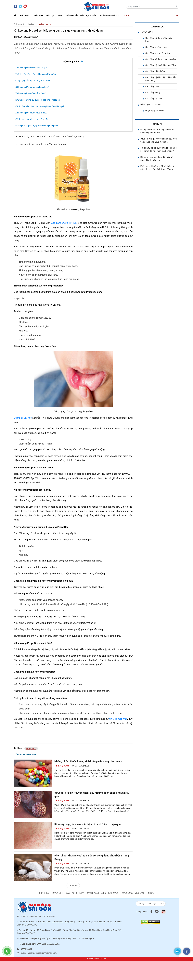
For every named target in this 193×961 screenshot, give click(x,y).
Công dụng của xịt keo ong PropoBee (32, 80)
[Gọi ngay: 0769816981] (8, 952)
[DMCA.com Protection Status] (150, 921)
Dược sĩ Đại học (23, 417)
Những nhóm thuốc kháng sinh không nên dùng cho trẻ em (88, 761)
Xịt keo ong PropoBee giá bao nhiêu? (32, 87)
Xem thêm (73, 885)
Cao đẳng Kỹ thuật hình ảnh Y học (161, 65)
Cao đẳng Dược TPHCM (64, 223)
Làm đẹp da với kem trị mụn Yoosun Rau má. (42, 144)
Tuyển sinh (37, 15)
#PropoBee (31, 748)
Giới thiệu (24, 15)
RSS (162, 903)
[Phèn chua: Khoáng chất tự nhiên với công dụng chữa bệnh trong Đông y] (33, 867)
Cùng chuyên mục (25, 754)
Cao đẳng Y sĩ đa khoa (156, 47)
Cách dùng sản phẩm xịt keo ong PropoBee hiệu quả (39, 106)
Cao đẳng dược (152, 86)
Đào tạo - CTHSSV (54, 15)
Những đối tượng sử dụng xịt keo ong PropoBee (37, 100)
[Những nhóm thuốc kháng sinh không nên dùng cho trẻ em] (33, 773)
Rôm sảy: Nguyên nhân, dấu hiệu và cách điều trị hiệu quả (87, 824)
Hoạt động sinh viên (154, 110)
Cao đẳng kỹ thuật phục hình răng (160, 59)
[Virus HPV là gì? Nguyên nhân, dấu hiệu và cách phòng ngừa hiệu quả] (33, 804)
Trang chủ (19, 24)
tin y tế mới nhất (118, 719)
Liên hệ (140, 903)
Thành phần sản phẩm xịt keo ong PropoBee (35, 74)
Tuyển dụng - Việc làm (109, 15)
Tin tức (127, 15)
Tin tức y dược (44, 24)
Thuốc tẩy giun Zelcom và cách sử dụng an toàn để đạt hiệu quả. (53, 136)
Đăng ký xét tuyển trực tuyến (81, 15)
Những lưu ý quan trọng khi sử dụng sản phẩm (36, 125)
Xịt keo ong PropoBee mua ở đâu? (31, 112)
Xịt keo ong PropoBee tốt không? (30, 93)
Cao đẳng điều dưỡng (155, 71)
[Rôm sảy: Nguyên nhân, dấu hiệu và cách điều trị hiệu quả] (33, 836)
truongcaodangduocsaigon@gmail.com (39, 953)
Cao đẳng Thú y (152, 92)
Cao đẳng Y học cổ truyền (157, 53)
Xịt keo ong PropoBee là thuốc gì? (31, 67)
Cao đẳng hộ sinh (153, 98)
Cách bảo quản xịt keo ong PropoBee (32, 119)
